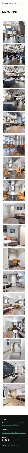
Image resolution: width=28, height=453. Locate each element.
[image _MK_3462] (14, 282)
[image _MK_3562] (14, 123)
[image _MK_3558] (14, 395)
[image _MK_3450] (14, 259)
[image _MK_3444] (14, 236)
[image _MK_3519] (14, 327)
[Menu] (24, 3)
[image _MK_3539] (14, 32)
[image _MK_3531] (14, 100)
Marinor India (14, 445)
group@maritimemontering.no (10, 425)
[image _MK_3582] (14, 146)
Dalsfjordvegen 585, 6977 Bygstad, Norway (14, 433)
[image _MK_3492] (14, 304)
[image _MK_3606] (14, 191)
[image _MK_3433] (14, 214)
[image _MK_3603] (14, 168)
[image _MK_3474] (14, 350)
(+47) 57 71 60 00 (18, 422)
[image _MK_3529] (14, 77)
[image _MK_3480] (14, 372)
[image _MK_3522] (14, 55)
